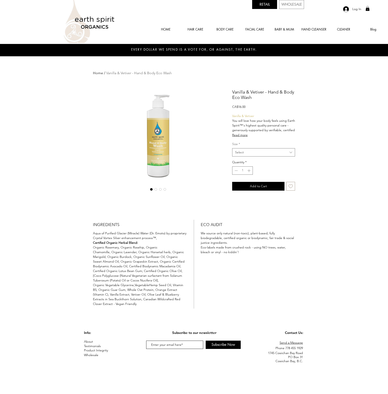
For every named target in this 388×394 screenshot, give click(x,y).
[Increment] (249, 170)
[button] (368, 8)
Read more (240, 135)
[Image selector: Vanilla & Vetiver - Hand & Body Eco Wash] (151, 189)
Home (98, 73)
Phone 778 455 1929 (289, 348)
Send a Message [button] (291, 343)
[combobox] (263, 152)
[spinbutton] (242, 170)
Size (236, 144)
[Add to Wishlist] (290, 186)
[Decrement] (235, 170)
